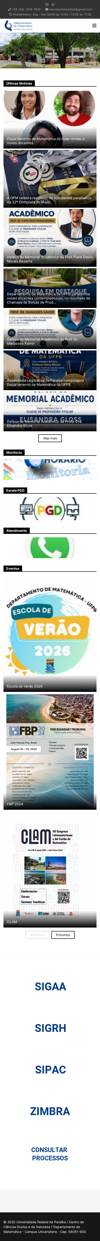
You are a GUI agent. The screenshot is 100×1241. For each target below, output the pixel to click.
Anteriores (37, 935)
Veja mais (50, 438)
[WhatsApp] (53, 4)
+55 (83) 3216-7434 (26, 9)
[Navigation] (94, 26)
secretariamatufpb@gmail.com (70, 9)
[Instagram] (47, 4)
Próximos (63, 935)
